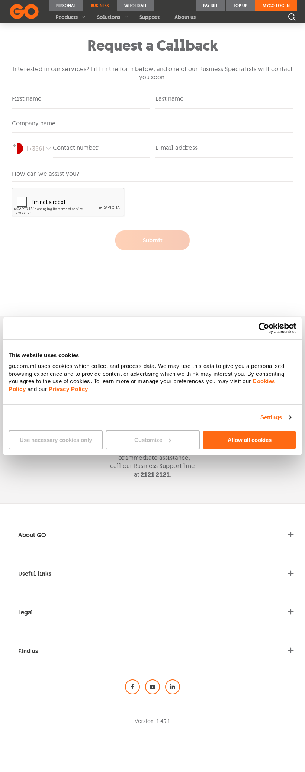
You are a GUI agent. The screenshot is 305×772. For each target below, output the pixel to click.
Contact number (76, 147)
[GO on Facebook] (132, 686)
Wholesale (135, 5)
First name (27, 98)
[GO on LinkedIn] (172, 686)
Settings (271, 417)
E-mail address (176, 147)
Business (100, 5)
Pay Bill (210, 5)
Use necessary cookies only (56, 440)
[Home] (24, 11)
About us (185, 17)
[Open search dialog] (292, 17)
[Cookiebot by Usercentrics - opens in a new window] (263, 327)
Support (149, 17)
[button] (32, 148)
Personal (66, 5)
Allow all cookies (250, 440)
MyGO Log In (276, 5)
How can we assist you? (45, 173)
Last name (169, 98)
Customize (148, 440)
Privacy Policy (68, 389)
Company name (34, 123)
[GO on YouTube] (152, 686)
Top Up (240, 5)
